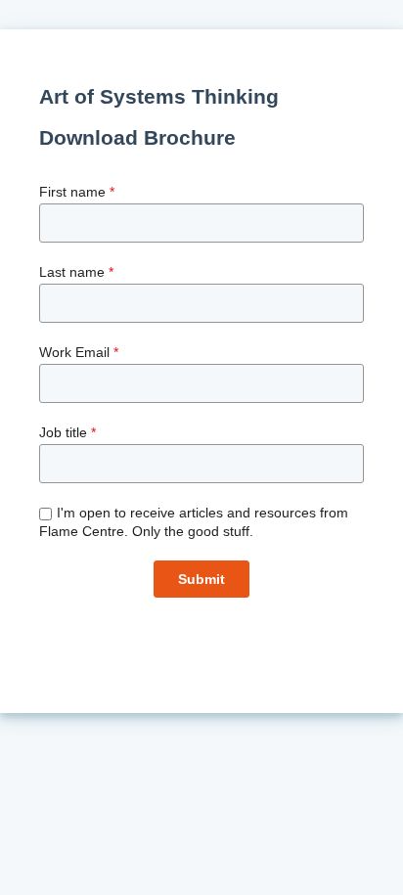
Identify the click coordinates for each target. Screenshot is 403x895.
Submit (201, 579)
